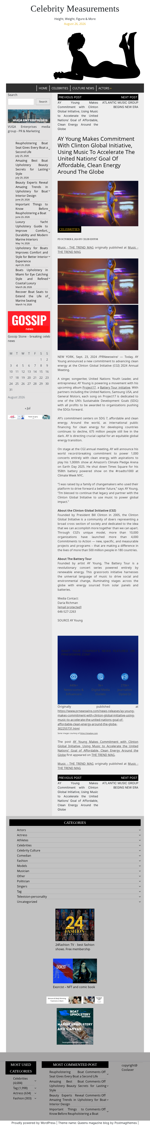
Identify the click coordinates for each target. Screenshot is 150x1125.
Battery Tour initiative (115, 387)
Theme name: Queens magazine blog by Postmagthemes (97, 1123)
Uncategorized (27, 902)
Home (43, 88)
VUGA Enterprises (22, 127)
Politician (23, 881)
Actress (22, 835)
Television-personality (32, 897)
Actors (103, 88)
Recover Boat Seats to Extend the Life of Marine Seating (32, 296)
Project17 (89, 387)
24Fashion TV (64, 945)
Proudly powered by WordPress (33, 1123)
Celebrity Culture (28, 850)
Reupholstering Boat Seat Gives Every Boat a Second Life (32, 147)
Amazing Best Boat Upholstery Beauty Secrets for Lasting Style (77, 1085)
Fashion (22, 861)
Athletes (22, 840)
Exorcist (58, 987)
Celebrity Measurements (75, 8)
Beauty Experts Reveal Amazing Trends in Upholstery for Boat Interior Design (77, 1099)
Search (12, 95)
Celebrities (60, 88)
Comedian (24, 856)
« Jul (27, 408)
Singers (22, 886)
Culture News (83, 88)
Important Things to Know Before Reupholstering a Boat (32, 208)
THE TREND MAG (103, 755)
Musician (23, 871)
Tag (19, 891)
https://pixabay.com (89, 733)
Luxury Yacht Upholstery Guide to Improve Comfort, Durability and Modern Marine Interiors (32, 230)
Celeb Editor (90, 239)
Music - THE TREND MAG (76, 247)
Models (22, 866)
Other (21, 876)
